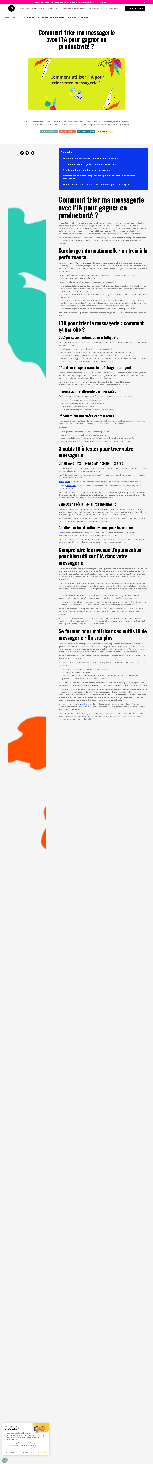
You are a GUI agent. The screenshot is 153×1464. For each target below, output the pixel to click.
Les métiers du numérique (74, 8)
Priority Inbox (64, 481)
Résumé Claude (68, 131)
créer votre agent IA (92, 685)
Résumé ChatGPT (50, 131)
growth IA (83, 704)
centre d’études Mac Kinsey (80, 263)
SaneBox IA (102, 509)
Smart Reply (71, 485)
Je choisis (25, 1453)
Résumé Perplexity (87, 131)
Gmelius (62, 533)
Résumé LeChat (106, 131)
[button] (28, 8)
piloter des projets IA (121, 685)
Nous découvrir (112, 8)
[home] (11, 8)
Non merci (10, 1453)
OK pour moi (41, 1453)
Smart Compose (66, 475)
